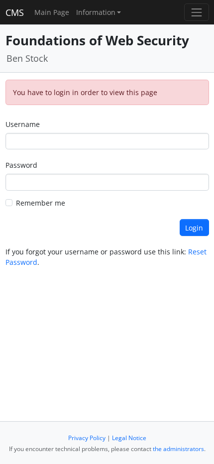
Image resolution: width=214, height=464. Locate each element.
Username (22, 124)
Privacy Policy (87, 438)
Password (21, 165)
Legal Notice (129, 438)
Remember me (40, 203)
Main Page (51, 12)
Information (95, 12)
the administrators (178, 449)
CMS (14, 12)
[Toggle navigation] (196, 12)
